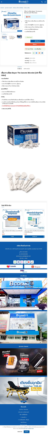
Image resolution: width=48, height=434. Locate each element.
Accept (26, 431)
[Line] (33, 53)
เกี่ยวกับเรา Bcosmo (23, 409)
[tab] (20, 68)
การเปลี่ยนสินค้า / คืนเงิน (23, 419)
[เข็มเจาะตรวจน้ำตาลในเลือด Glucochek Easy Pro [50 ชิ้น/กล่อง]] (35, 219)
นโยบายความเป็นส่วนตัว (23, 412)
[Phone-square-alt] (39, 53)
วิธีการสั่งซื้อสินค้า (24, 414)
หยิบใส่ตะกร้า (38, 41)
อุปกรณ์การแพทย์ (8, 7)
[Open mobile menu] (1, 2)
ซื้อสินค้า (35, 44)
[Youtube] (28, 262)
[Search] (42, 2)
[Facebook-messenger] (36, 53)
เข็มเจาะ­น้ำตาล (33, 62)
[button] (2, 21)
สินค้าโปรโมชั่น (23, 424)
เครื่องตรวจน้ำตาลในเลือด (18, 7)
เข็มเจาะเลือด (27, 7)
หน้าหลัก (2, 7)
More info (20, 431)
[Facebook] (18, 262)
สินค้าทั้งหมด (23, 422)
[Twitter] (25, 262)
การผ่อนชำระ (24, 417)
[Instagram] (21, 262)
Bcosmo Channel (23, 346)
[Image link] (11, 266)
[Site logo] (23, 1)
